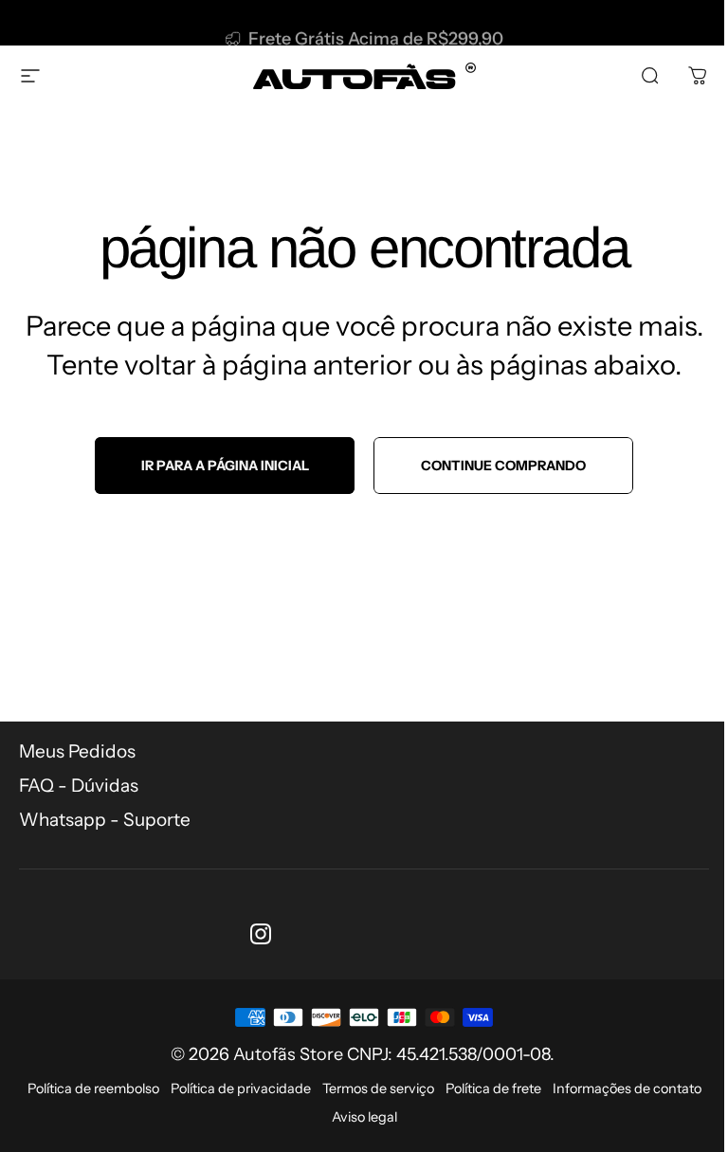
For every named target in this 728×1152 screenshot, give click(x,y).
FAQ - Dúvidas (78, 785)
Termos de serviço (378, 1088)
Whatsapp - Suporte (105, 820)
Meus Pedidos (77, 751)
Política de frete (493, 1088)
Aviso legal (364, 1116)
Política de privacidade (241, 1088)
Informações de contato (627, 1088)
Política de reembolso (93, 1088)
